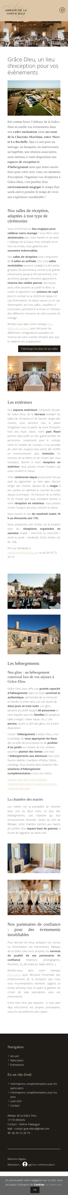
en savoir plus (54, 1184)
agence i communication (38, 1164)
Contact (15, 1105)
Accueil (14, 1056)
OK (35, 1189)
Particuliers (16, 1060)
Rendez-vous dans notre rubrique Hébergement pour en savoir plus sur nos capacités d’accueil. (32, 784)
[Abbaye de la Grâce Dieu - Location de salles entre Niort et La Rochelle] (15, 10)
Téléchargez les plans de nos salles (39, 348)
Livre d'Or (16, 1101)
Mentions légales (17, 1159)
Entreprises (17, 1064)
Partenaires (14, 975)
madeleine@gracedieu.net (23, 552)
